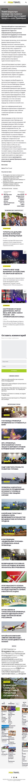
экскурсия (22, 674)
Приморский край (20, 653)
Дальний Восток (19, 651)
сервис (18, 670)
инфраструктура (5, 666)
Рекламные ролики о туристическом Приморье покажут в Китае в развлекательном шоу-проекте (13, 184)
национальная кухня (5, 668)
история (12, 666)
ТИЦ (21, 655)
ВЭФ (15, 649)
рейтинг (14, 670)
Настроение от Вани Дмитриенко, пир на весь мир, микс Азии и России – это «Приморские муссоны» (13, 389)
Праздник (12, 653)
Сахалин (18, 655)
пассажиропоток (6, 670)
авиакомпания (14, 657)
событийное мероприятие (10, 672)
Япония (8, 657)
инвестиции (22, 664)
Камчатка (3, 653)
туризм (22, 672)
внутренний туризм (7, 188)
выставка (16, 662)
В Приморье (4, 9)
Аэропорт (10, 649)
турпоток (4, 674)
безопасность (5, 661)
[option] (14, 688)
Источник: (4, 165)
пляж (12, 670)
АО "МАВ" (4, 649)
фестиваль (11, 674)
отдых (18, 668)
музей (24, 666)
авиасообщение (7, 659)
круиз (15, 666)
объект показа (13, 668)
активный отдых (18, 659)
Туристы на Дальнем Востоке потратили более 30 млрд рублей (12, 380)
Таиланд (3, 657)
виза (11, 661)
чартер (17, 673)
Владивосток (7, 651)
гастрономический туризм (10, 664)
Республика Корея (6, 655)
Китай (8, 653)
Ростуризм (14, 655)
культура (20, 666)
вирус (14, 661)
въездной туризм (9, 662)
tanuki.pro (18, 780)
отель (23, 668)
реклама (15, 188)
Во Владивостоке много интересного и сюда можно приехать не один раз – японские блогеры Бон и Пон (13, 176)
